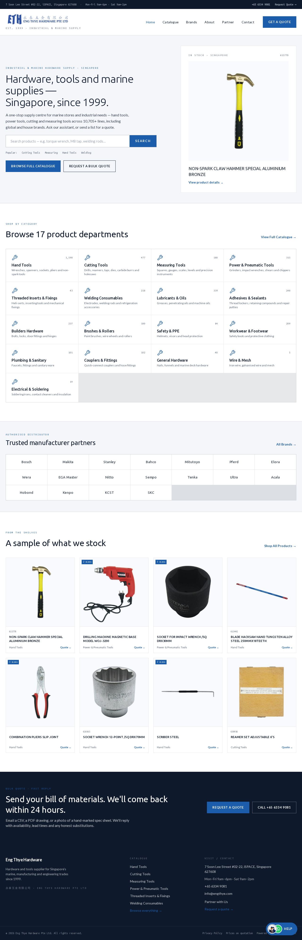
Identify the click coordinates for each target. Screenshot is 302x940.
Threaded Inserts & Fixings (150, 896)
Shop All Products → (280, 546)
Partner (228, 22)
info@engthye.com (218, 893)
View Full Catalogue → (278, 237)
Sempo (151, 477)
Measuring (51, 152)
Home (150, 22)
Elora (275, 462)
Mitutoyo (192, 462)
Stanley (109, 462)
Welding (86, 152)
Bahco (151, 462)
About (209, 22)
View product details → (206, 182)
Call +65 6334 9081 (274, 807)
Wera (26, 477)
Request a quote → (219, 909)
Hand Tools (69, 152)
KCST (109, 492)
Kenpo (68, 492)
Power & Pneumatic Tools (149, 889)
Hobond (26, 492)
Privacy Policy (212, 933)
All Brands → (286, 444)
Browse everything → (146, 910)
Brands (191, 22)
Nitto (109, 477)
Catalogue (171, 22)
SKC (151, 492)
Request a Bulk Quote (89, 166)
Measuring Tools (142, 881)
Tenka (192, 477)
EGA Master (68, 477)
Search (143, 141)
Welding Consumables (146, 903)
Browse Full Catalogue (33, 166)
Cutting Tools (31, 152)
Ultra (234, 477)
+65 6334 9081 (261, 4)
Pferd (234, 462)
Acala (275, 477)
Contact (248, 22)
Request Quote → (285, 4)
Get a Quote (279, 22)
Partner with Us (216, 902)
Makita (68, 462)
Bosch (26, 462)
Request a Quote (228, 807)
